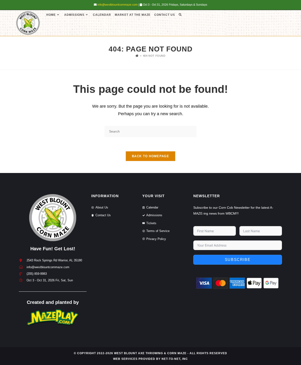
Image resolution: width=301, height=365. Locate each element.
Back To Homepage (150, 156)
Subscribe (237, 260)
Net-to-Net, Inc (175, 359)
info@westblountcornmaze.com (117, 4)
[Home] (137, 55)
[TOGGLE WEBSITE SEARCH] (180, 14)
